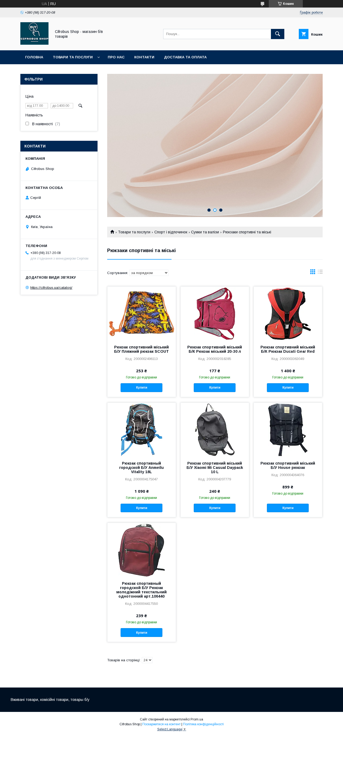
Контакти (144, 57)
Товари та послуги (73, 57)
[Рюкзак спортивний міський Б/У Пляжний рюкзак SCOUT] (141, 313)
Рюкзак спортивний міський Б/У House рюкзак (287, 465)
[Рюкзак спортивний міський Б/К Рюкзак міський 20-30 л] (215, 313)
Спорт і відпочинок (170, 232)
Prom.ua (197, 719)
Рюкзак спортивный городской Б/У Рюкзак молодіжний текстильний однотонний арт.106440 (141, 589)
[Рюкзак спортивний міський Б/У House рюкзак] (288, 429)
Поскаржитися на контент (161, 724)
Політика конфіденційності (203, 724)
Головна (34, 57)
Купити (141, 387)
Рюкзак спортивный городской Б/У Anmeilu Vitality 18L (141, 467)
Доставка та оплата (185, 57)
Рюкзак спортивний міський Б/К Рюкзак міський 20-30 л (214, 349)
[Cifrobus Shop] (34, 43)
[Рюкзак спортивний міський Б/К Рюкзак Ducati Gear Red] (288, 313)
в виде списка (320, 273)
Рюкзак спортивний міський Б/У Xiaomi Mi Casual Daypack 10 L (215, 467)
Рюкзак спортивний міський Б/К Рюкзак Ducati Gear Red (287, 349)
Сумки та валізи (205, 232)
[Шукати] (277, 34)
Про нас (116, 57)
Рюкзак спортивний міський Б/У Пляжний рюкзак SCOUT (141, 349)
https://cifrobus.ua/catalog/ (51, 288)
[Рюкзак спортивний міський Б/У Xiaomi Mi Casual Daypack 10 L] (215, 429)
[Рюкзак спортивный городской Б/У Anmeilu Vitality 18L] (141, 429)
